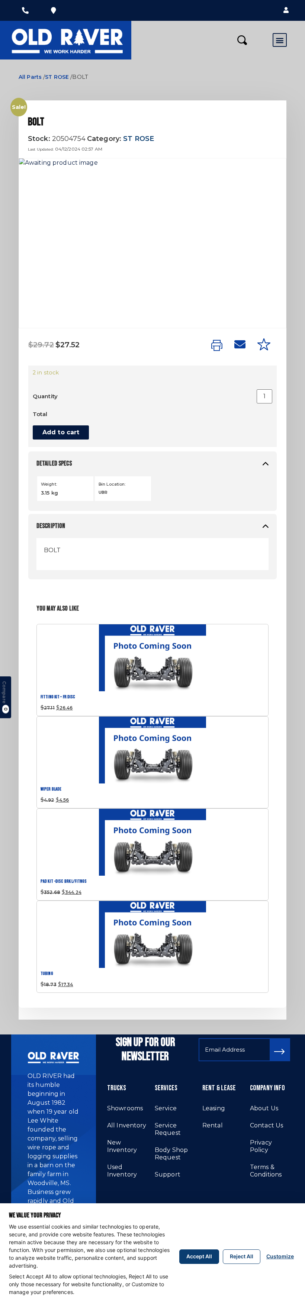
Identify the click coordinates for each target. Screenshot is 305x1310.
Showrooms (125, 1108)
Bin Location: (112, 484)
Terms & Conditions (266, 1170)
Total (40, 414)
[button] (286, 10)
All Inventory (127, 1125)
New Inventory (122, 1146)
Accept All (199, 1256)
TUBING (47, 973)
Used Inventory (122, 1170)
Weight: (49, 484)
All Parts (30, 77)
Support (167, 1174)
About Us (264, 1108)
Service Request (168, 1129)
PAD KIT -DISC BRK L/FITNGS (64, 881)
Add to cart (60, 432)
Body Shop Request (171, 1153)
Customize (280, 1256)
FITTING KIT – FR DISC (58, 697)
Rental (212, 1125)
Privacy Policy (261, 1146)
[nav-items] (25, 10)
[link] (217, 346)
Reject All (241, 1256)
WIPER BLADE (51, 789)
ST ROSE (57, 77)
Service (166, 1108)
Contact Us (266, 1125)
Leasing (213, 1108)
